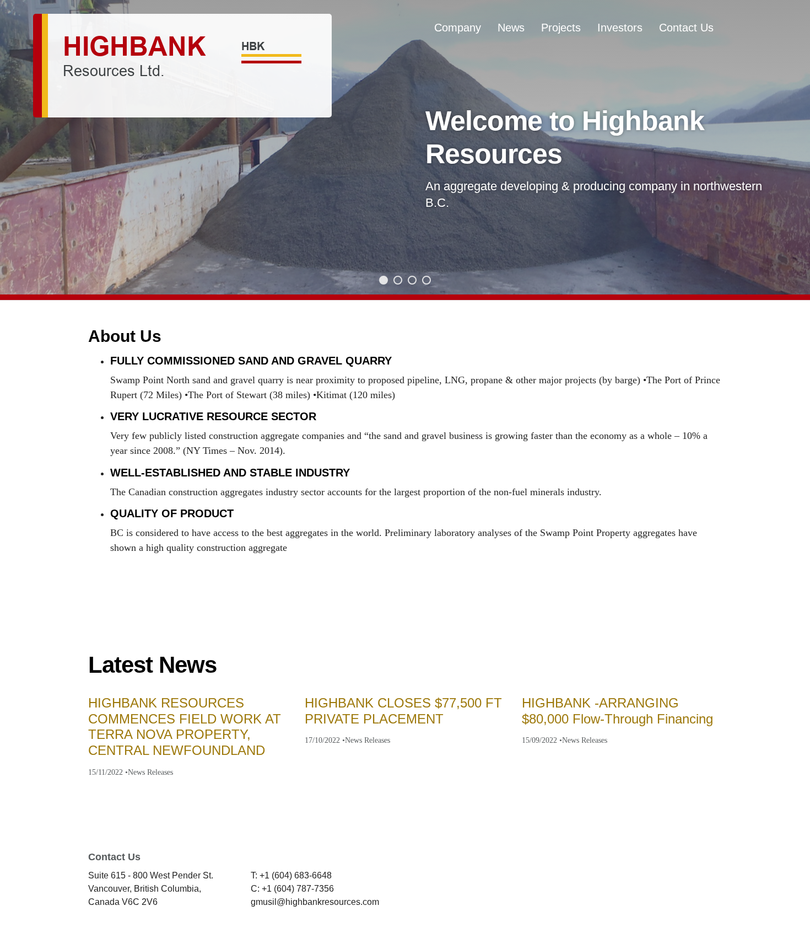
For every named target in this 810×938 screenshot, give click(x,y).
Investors (619, 28)
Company (457, 28)
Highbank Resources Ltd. (182, 65)
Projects (561, 28)
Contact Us (686, 28)
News (511, 28)
